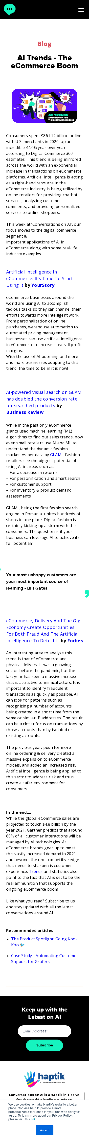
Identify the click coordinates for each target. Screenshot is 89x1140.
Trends (36, 871)
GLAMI (56, 454)
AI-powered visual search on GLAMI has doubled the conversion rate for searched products (44, 398)
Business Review (25, 412)
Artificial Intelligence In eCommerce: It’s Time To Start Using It (39, 278)
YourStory (42, 285)
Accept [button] (44, 1130)
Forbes (75, 640)
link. (34, 1119)
